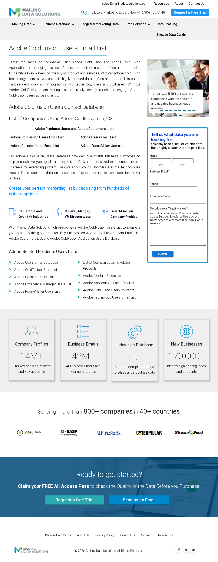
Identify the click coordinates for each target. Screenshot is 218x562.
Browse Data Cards (171, 35)
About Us (83, 535)
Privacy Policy (104, 535)
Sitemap (146, 535)
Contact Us (127, 535)
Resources (165, 535)
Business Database (56, 24)
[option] (29, 433)
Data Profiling (167, 24)
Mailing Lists (21, 24)
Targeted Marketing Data (100, 24)
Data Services (135, 24)
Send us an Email (139, 499)
